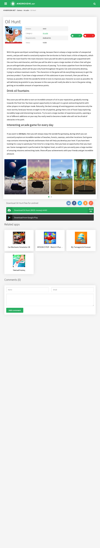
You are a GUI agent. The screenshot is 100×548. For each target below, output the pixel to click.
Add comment (15, 310)
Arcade (45, 33)
